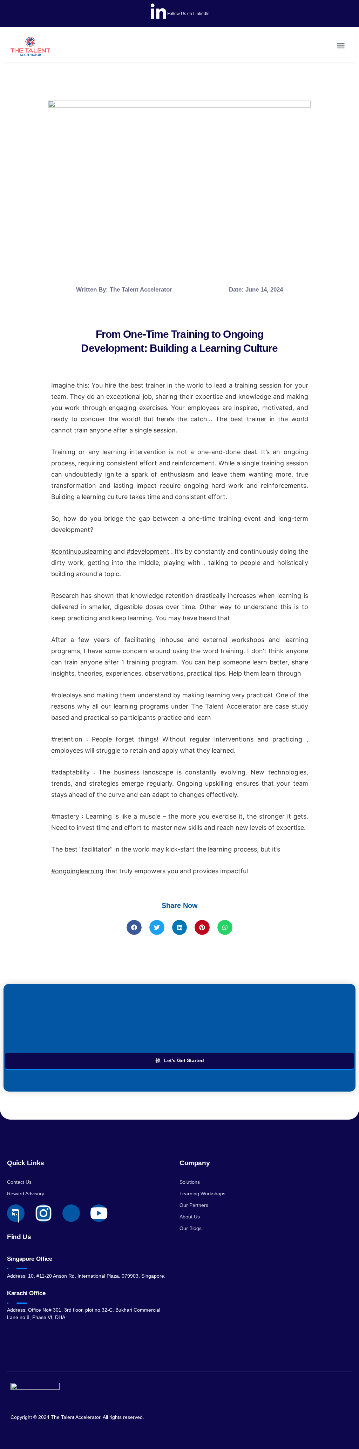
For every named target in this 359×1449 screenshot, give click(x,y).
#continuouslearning (81, 551)
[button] (134, 927)
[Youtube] (99, 1213)
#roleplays (66, 695)
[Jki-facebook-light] (16, 1213)
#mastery (65, 816)
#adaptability (70, 772)
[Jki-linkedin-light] (71, 1213)
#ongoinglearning (77, 871)
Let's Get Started (184, 1060)
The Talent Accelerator (226, 706)
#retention (66, 739)
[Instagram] (43, 1213)
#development (148, 551)
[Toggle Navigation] (340, 46)
